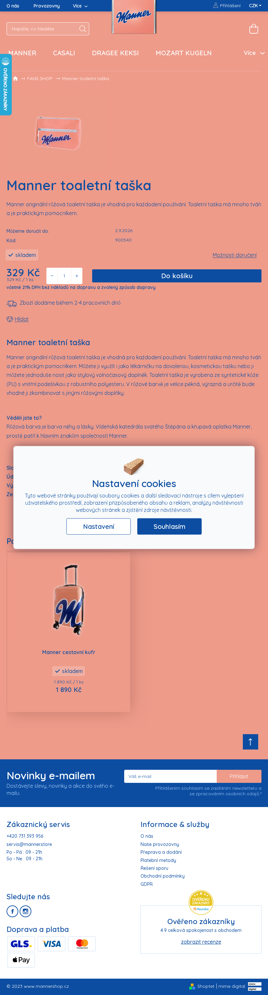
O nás (13, 6)
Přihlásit (239, 776)
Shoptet (205, 986)
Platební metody (158, 860)
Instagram (25, 911)
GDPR (147, 884)
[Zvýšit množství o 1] (76, 276)
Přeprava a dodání (161, 852)
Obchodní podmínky (163, 876)
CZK (254, 5)
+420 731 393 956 (25, 836)
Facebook (12, 911)
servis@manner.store (29, 844)
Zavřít (43, 319)
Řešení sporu (154, 868)
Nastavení (98, 526)
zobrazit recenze (201, 941)
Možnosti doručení (235, 255)
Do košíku (177, 276)
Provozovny (47, 6)
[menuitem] (22, 53)
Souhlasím (169, 526)
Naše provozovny (160, 844)
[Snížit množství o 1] (52, 276)
